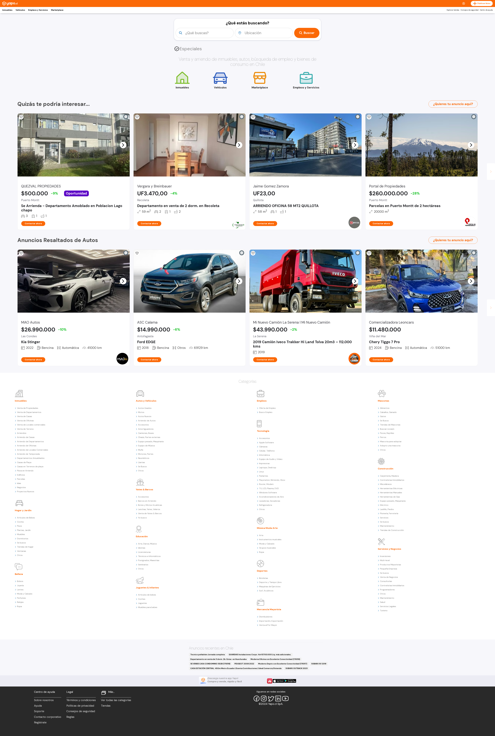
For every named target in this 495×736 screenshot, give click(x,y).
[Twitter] (271, 698)
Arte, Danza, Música (147, 543)
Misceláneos (386, 484)
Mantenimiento (387, 526)
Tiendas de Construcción (392, 530)
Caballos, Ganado (388, 412)
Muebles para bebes (147, 607)
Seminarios (143, 564)
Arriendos (21, 433)
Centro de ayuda (486, 10)
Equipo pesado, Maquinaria (151, 441)
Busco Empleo (265, 412)
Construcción (385, 468)
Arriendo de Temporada (28, 454)
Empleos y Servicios (38, 10)
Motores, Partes (145, 454)
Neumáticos (143, 458)
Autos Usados (144, 408)
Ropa (19, 606)
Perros (383, 437)
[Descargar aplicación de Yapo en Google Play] (290, 681)
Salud (382, 602)
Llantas (141, 462)
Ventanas (21, 551)
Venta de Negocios (389, 577)
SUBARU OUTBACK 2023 (297, 668)
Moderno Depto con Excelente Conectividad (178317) (282, 664)
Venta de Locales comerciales (31, 424)
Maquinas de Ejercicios (269, 586)
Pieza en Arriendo (25, 470)
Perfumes (21, 598)
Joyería (20, 585)
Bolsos (20, 581)
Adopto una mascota (390, 445)
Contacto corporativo (47, 717)
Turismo (383, 610)
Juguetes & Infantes (147, 587)
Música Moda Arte (267, 528)
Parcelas (21, 479)
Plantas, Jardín (24, 530)
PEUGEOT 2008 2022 (244, 664)
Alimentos (384, 408)
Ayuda (38, 706)
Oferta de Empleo (267, 408)
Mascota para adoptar (391, 441)
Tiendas (105, 706)
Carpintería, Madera (389, 476)
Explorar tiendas (453, 10)
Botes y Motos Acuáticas (150, 505)
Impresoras (264, 463)
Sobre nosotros (44, 700)
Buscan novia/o (387, 429)
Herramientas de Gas (390, 496)
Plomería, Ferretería (389, 513)
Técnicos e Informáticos (149, 556)
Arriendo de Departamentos (30, 441)
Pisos (19, 526)
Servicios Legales (388, 606)
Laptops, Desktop (267, 467)
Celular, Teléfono (267, 450)
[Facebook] (256, 698)
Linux (261, 471)
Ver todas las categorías (116, 700)
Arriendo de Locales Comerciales (32, 450)
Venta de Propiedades (27, 408)
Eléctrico (384, 505)
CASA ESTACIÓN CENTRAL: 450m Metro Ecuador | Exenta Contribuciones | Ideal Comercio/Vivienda (235, 668)
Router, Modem (266, 484)
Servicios (384, 517)
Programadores (387, 589)
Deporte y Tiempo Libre (270, 582)
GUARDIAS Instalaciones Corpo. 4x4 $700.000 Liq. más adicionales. (260, 654)
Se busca (21, 542)
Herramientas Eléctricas (391, 488)
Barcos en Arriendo (147, 501)
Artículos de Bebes (26, 517)
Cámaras (263, 446)
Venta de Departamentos (29, 412)
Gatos (383, 416)
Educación (142, 536)
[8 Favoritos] (369, 117)
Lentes (20, 589)
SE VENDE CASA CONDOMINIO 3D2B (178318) (210, 664)
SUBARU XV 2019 (318, 664)
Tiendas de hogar (25, 546)
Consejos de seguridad (469, 10)
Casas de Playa (24, 462)
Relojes (20, 602)
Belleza (19, 574)
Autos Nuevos (144, 416)
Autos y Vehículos (146, 400)
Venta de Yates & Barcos (150, 513)
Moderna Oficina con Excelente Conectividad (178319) (275, 659)
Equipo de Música (146, 445)
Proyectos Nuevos (25, 491)
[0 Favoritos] (137, 117)
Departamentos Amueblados (30, 458)
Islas (19, 483)
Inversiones (385, 556)
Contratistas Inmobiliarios (392, 480)
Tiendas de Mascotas (390, 424)
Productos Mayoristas (390, 564)
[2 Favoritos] (21, 253)
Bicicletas (263, 578)
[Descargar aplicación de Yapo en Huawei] (270, 681)
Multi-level (385, 560)
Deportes (262, 570)
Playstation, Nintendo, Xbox (272, 480)
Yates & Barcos (144, 489)
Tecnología (263, 431)
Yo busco (142, 517)
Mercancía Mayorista (269, 609)
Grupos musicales (267, 547)
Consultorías (386, 581)
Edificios (21, 475)
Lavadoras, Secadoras (269, 501)
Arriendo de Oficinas (26, 445)
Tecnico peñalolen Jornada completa (207, 654)
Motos (141, 412)
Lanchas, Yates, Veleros (149, 509)
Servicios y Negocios (389, 548)
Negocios (21, 487)
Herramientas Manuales (391, 492)
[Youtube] (285, 698)
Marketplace (57, 10)
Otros (20, 555)
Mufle (140, 450)
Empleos (262, 400)
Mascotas (383, 400)
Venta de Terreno (25, 429)
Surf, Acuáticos (266, 590)
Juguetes (142, 603)
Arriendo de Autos (147, 420)
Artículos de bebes (147, 594)
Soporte (39, 711)
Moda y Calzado (24, 593)
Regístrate (40, 722)
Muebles (21, 534)
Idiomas (141, 547)
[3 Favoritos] (21, 117)
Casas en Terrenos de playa (30, 466)
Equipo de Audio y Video (270, 459)
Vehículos (20, 10)
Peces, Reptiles (387, 433)
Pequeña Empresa (388, 568)
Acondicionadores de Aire (271, 496)
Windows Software (268, 492)
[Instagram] (263, 698)
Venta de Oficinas (25, 420)
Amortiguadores (146, 429)
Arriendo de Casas (26, 437)
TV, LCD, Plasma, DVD (269, 488)
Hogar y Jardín (23, 510)
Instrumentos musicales (270, 539)
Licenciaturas (144, 552)
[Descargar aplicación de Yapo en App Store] (278, 681)
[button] (123, 145)
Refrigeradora (265, 505)
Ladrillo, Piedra (387, 509)
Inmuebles (7, 10)
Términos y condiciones (81, 700)
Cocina (20, 521)
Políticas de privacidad (80, 706)
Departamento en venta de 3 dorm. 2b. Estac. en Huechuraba (218, 659)
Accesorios (143, 424)
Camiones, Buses (146, 433)
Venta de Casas (24, 416)
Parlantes (263, 476)
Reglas (70, 717)
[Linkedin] (278, 698)
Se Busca (142, 466)
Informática (264, 455)
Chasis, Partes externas (149, 437)
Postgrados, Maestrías (148, 560)
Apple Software (266, 442)
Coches (141, 599)
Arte (261, 535)
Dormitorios (22, 538)
